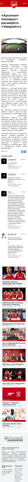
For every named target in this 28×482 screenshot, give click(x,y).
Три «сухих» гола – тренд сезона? (13, 383)
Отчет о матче (6, 321)
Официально (6, 361)
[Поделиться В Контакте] (25, 152)
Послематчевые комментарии (10, 300)
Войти (25, 3)
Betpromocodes (18, 470)
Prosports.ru (17, 472)
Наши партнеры (18, 479)
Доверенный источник (8, 279)
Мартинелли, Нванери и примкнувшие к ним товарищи (12, 282)
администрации (12, 461)
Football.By (17, 480)
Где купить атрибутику (7, 469)
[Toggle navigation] (1, 3)
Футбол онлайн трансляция (18, 476)
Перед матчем (6, 400)
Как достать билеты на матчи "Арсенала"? (7, 472)
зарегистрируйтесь (13, 166)
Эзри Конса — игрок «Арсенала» (13, 364)
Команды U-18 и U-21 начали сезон (13, 324)
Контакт (4, 474)
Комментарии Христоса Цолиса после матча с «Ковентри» (12, 303)
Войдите (10, 165)
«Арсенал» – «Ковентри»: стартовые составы (10, 403)
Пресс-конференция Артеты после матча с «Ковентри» (13, 344)
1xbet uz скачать (18, 468)
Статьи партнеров (19, 473)
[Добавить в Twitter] (22, 152)
